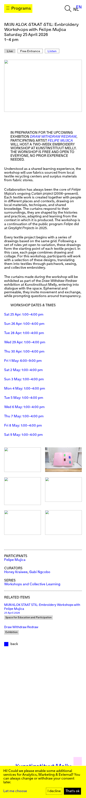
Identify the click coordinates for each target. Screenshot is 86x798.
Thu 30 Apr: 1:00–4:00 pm (24, 351)
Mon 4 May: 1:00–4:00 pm (24, 388)
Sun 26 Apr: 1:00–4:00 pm (24, 323)
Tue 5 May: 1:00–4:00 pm (23, 397)
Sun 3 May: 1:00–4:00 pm (24, 379)
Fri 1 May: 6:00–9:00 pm (23, 360)
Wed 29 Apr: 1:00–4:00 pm (24, 342)
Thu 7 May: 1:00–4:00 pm (24, 416)
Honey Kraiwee (16, 572)
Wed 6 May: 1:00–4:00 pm (24, 407)
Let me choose (15, 791)
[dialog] (43, 782)
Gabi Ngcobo (39, 572)
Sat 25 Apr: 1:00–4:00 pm (23, 314)
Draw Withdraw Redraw (21, 627)
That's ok (73, 791)
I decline (54, 791)
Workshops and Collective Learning (32, 584)
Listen (52, 51)
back (14, 644)
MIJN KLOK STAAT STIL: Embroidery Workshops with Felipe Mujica (42, 606)
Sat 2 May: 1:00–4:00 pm (23, 370)
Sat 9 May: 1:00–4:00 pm (23, 434)
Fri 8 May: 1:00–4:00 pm (23, 425)
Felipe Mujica (14, 560)
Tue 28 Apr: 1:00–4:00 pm (24, 333)
